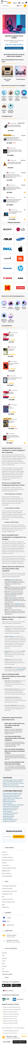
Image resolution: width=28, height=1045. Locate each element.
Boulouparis (5, 972)
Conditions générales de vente (11, 1031)
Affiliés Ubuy (5, 907)
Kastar (4, 783)
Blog (3, 905)
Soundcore (5, 787)
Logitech (11, 780)
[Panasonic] (7, 268)
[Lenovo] (20, 288)
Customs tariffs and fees (9, 868)
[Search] (25, 5)
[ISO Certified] (17, 999)
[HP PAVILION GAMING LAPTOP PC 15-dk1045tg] (6, 214)
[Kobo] (20, 278)
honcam (23, 136)
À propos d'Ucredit (7, 899)
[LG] (20, 229)
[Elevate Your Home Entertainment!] (14, 24)
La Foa (4, 961)
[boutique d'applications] (6, 986)
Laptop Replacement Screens (10, 813)
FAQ (3, 897)
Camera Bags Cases (8, 797)
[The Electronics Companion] (5, 351)
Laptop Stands (16, 795)
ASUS (8, 782)
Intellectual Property (8, 860)
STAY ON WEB (6, 1042)
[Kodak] (7, 288)
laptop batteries (21, 669)
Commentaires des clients (9, 891)
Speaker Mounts (7, 810)
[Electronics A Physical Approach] (5, 366)
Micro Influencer (6, 874)
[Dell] (7, 249)
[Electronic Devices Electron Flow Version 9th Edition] (5, 380)
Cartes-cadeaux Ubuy (8, 902)
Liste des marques (7, 889)
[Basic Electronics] (5, 409)
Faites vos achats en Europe (10, 1023)
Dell (8, 610)
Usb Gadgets (20, 805)
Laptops (11, 636)
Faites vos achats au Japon (10, 1012)
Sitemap (4, 863)
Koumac (4, 966)
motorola (23, 160)
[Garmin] (7, 259)
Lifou (3, 956)
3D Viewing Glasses (7, 818)
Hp (22, 780)
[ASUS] (7, 239)
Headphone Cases (17, 793)
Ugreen (18, 787)
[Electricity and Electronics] (5, 424)
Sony (12, 593)
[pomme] (20, 249)
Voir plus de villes (7, 974)
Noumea (4, 953)
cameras (8, 630)
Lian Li (16, 785)
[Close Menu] (1, 3)
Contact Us (5, 855)
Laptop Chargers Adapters (9, 805)
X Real (21, 783)
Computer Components (9, 821)
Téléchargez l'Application (9, 886)
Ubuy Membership (7, 876)
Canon (4, 782)
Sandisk (5, 785)
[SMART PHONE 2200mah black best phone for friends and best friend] (5, 151)
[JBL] (20, 259)
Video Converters (7, 793)
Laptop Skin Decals (7, 795)
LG (8, 783)
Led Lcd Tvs (15, 808)
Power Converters (7, 803)
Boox (9, 785)
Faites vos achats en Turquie (10, 1021)
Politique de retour (7, 894)
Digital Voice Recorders (8, 800)
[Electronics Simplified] (6, 337)
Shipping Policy (6, 871)
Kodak (19, 780)
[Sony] (7, 229)
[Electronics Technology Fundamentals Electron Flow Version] (4, 438)
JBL (13, 783)
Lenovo (17, 783)
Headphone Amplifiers (8, 816)
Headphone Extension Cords (10, 820)
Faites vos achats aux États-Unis (11, 1007)
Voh (3, 969)
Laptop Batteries (7, 808)
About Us (4, 852)
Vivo (10, 783)
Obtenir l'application (20, 1042)
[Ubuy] (9, 3)
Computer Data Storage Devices (11, 807)
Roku (14, 787)
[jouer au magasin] (16, 986)
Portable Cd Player (7, 798)
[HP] (20, 268)
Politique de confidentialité (10, 1033)
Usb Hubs (14, 810)
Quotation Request (7, 858)
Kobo (10, 787)
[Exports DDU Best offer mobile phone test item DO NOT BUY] (5, 164)
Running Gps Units (17, 798)
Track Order (5, 866)
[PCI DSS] (5, 999)
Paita (3, 964)
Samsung (12, 581)
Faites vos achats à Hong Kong (11, 1014)
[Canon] (7, 278)
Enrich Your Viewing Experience (14, 48)
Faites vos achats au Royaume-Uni (12, 1010)
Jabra (12, 785)
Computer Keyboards (8, 815)
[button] (15, 3)
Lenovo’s (10, 598)
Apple (16, 589)
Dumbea (4, 958)
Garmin (16, 782)
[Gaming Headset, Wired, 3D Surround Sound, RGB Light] (5, 127)
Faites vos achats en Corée (10, 1016)
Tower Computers (7, 811)
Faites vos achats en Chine (10, 1019)
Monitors (16, 797)
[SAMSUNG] (20, 239)
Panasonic (18, 604)
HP (24, 198)
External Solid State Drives (9, 802)
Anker (20, 782)
